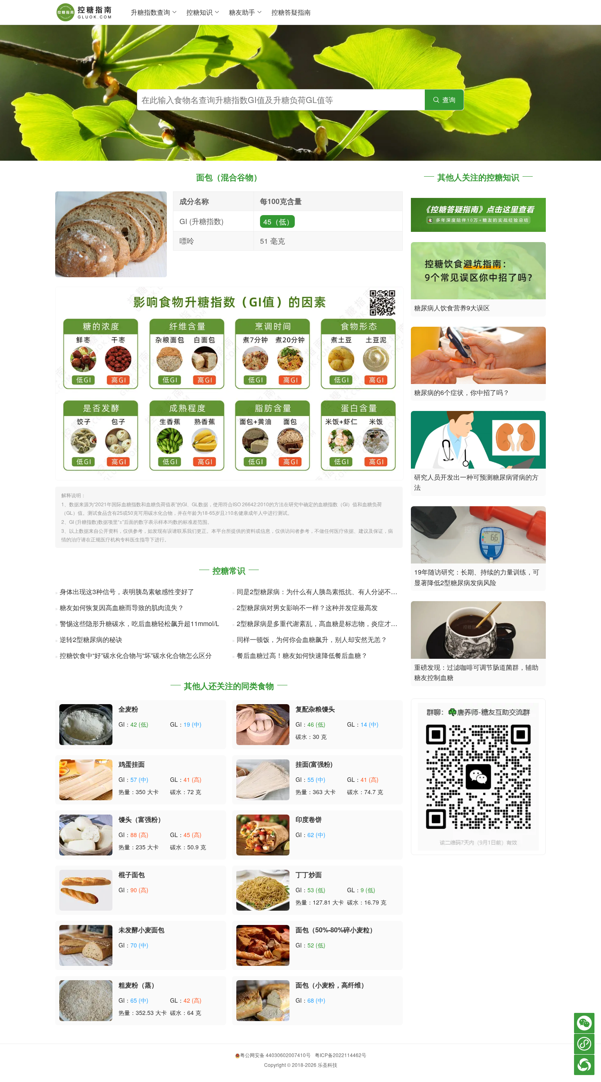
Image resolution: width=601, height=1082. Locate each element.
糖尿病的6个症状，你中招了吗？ (461, 392)
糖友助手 (242, 12)
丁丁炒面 (309, 874)
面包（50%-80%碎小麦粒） (336, 929)
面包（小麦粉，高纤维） (332, 985)
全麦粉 (128, 709)
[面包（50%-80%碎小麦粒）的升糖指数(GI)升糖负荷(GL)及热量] (262, 944)
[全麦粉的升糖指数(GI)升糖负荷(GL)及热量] (85, 723)
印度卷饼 (309, 819)
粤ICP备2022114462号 (340, 1054)
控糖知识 (199, 12)
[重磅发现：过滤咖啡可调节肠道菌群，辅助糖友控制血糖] (478, 629)
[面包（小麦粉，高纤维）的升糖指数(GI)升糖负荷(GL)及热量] (262, 999)
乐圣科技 (327, 1064)
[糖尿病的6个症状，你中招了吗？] (478, 354)
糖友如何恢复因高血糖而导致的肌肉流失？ (122, 607)
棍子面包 (132, 874)
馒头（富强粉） (141, 819)
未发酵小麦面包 (141, 929)
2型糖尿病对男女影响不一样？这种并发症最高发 (307, 607)
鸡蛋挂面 (132, 764)
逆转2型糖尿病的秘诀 (91, 639)
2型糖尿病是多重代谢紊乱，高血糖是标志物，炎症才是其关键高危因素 (340, 623)
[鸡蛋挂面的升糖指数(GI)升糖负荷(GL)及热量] (85, 778)
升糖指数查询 (150, 12)
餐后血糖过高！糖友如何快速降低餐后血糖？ (302, 655)
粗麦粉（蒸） (138, 985)
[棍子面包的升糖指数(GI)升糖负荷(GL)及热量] (85, 889)
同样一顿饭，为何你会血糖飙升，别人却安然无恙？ (312, 639)
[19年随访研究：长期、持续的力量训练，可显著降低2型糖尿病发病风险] (478, 534)
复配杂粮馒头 (315, 709)
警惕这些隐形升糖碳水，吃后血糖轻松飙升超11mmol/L (139, 623)
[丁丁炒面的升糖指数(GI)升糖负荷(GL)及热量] (262, 889)
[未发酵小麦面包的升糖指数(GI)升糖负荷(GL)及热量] (85, 944)
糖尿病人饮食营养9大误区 (452, 307)
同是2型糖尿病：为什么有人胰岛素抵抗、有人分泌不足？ (320, 591)
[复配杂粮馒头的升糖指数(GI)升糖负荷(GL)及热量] (262, 723)
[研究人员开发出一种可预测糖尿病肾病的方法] (478, 439)
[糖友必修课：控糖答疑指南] (478, 214)
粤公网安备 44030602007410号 (275, 1054)
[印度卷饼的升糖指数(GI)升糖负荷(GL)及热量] (262, 834)
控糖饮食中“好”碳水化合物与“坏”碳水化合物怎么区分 (136, 655)
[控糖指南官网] (84, 10)
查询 (444, 99)
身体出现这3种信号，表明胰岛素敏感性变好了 (127, 591)
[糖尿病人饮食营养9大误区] (478, 269)
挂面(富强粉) (314, 764)
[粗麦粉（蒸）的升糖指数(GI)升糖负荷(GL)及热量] (85, 999)
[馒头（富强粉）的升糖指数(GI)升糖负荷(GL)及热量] (85, 834)
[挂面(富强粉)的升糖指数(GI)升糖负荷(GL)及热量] (262, 778)
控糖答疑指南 (291, 12)
